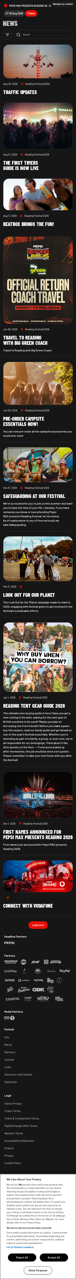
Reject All (22, 1257)
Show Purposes (38, 1270)
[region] (38, 1226)
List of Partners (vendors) (20, 1247)
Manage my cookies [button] (63, 4)
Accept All (54, 1257)
